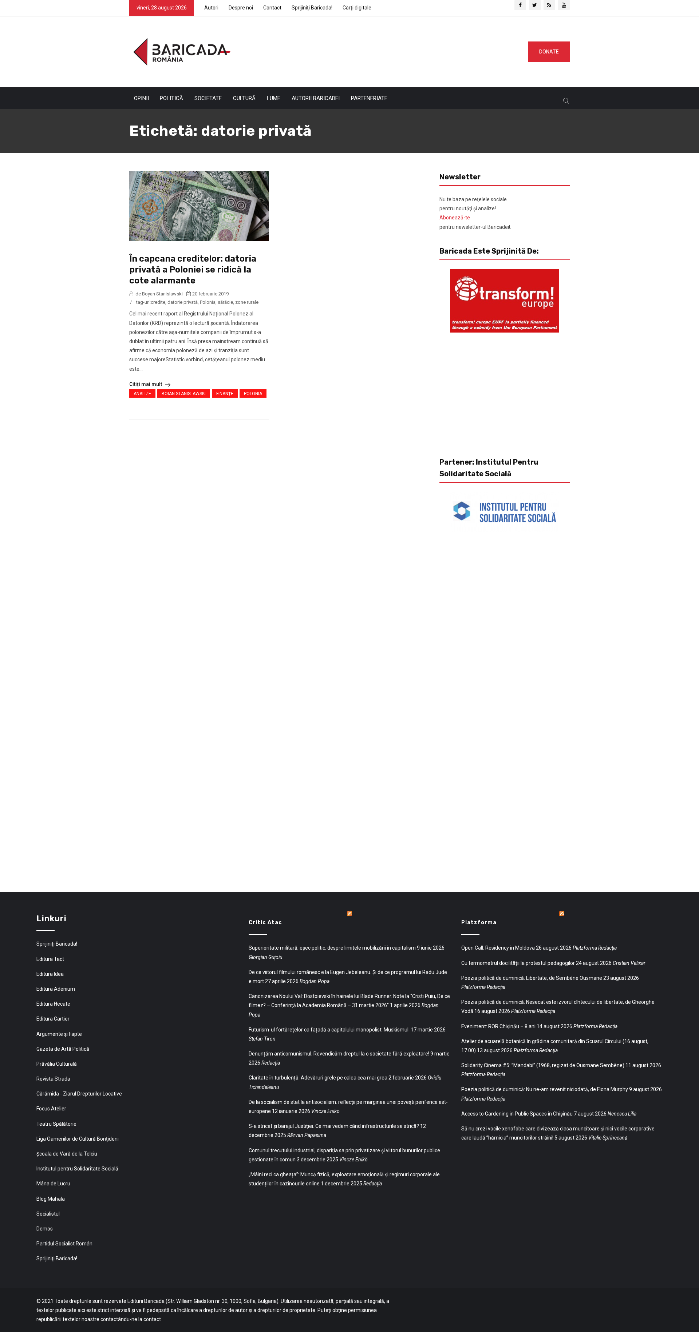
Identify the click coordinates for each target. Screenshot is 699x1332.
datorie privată (182, 302)
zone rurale (246, 302)
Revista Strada (53, 1079)
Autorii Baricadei (316, 98)
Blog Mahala (50, 1199)
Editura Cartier (53, 1019)
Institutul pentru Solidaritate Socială (77, 1169)
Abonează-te (454, 217)
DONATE (549, 52)
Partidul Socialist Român (64, 1243)
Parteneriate (369, 98)
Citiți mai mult (146, 384)
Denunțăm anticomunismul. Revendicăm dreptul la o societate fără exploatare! (339, 1054)
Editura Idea (50, 974)
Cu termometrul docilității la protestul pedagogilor (518, 963)
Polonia (208, 302)
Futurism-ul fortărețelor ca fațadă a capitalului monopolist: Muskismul (329, 1030)
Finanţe (224, 393)
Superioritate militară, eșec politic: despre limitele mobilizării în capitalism (332, 948)
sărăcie (225, 302)
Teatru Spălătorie (56, 1124)
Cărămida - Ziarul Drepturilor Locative (79, 1094)
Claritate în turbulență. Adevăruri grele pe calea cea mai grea (318, 1078)
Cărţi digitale (357, 8)
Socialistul (48, 1214)
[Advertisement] (376, 50)
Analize (142, 393)
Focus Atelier (51, 1109)
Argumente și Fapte (59, 1034)
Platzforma (479, 922)
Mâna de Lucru (53, 1183)
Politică (171, 98)
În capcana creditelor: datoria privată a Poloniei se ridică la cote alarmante (192, 270)
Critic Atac (265, 922)
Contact (272, 8)
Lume (273, 98)
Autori (211, 8)
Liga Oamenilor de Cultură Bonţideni (77, 1139)
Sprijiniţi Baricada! (312, 8)
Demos (44, 1229)
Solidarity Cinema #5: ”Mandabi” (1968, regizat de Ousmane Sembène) (542, 1065)
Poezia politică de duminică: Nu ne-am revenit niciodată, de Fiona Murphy (544, 1089)
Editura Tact (50, 959)
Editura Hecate (53, 1004)
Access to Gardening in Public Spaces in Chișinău (517, 1114)
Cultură (244, 98)
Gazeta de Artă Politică (62, 1049)
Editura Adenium (55, 989)
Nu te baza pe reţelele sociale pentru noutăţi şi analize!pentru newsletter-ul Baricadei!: (475, 213)
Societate (208, 98)
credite (158, 302)
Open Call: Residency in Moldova (498, 948)
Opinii (141, 98)
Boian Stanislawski (184, 393)
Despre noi (241, 8)
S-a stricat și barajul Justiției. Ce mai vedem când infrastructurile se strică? (334, 1126)
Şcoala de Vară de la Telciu (66, 1154)
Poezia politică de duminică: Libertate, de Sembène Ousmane (531, 978)
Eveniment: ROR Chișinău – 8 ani (498, 1026)
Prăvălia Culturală (56, 1064)
